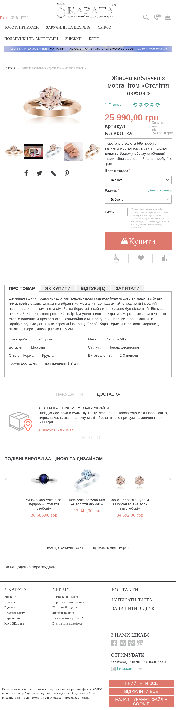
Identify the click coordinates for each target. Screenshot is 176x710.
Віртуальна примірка (67, 623)
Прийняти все (141, 683)
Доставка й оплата (65, 596)
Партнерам (12, 618)
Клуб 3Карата (14, 623)
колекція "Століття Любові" (66, 548)
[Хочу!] (140, 258)
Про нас (10, 602)
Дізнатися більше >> (56, 430)
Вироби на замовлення (68, 602)
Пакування (69, 394)
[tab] (21, 288)
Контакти (10, 596)
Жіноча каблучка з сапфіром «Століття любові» (44, 504)
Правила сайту (14, 612)
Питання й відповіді (66, 607)
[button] (14, 17)
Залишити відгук (133, 608)
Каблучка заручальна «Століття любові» (87, 502)
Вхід (3, 18)
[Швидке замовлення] (116, 258)
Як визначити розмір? (67, 618)
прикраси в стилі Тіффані (111, 548)
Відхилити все (141, 691)
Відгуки (9, 607)
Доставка (108, 394)
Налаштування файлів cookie (141, 702)
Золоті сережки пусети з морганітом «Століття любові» (130, 504)
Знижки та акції (63, 612)
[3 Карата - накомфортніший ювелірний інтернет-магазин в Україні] (86, 7)
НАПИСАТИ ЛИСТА (132, 600)
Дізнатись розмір (160, 190)
